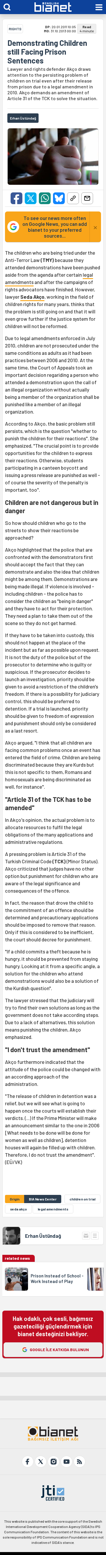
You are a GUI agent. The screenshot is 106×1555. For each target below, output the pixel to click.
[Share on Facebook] (16, 198)
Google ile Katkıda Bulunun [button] (59, 1349)
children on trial (82, 1199)
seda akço (18, 1209)
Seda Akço (32, 297)
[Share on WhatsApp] (45, 198)
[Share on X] (31, 198)
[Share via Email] (87, 198)
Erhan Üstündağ (43, 1236)
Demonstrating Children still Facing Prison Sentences (47, 51)
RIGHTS (15, 29)
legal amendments (53, 1209)
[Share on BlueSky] (59, 198)
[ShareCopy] (73, 198)
